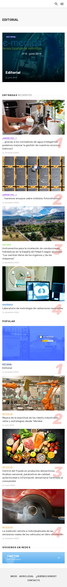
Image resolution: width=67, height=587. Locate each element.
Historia (6, 244)
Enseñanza (7, 304)
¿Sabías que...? (9, 138)
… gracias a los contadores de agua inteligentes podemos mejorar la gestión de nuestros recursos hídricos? (31, 145)
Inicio (13, 576)
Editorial (11, 37)
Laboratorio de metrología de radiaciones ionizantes (32, 308)
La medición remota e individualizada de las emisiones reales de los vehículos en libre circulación (32, 533)
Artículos (7, 414)
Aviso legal (26, 576)
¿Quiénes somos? (46, 576)
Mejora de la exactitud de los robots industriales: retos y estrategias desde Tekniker (30, 419)
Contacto (33, 580)
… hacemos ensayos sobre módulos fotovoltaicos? (31, 198)
